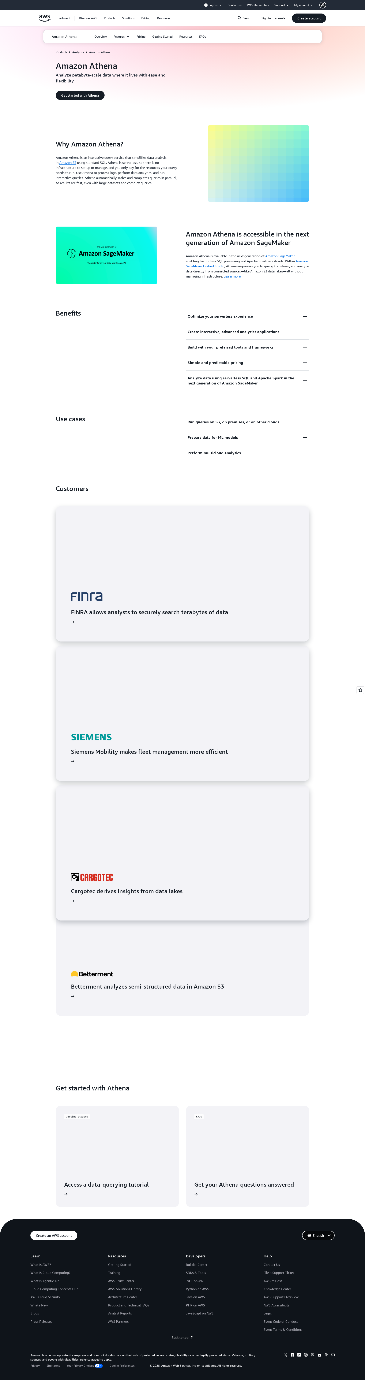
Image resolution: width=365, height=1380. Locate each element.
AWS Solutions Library (125, 1289)
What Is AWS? (40, 1264)
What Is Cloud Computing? (50, 1273)
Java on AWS (195, 1297)
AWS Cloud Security (45, 1297)
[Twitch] (312, 1355)
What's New (39, 1305)
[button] (88, 18)
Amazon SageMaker (280, 256)
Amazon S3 (67, 162)
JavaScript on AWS (200, 1313)
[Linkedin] (299, 1355)
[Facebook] (292, 1355)
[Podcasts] (326, 1355)
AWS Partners (118, 1321)
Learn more (232, 276)
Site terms (53, 1365)
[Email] (333, 1355)
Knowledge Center (277, 1289)
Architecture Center (122, 1297)
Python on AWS (197, 1289)
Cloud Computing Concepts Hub (54, 1289)
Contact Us (272, 1264)
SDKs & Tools (196, 1273)
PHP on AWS (195, 1305)
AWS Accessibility (277, 1305)
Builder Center (196, 1264)
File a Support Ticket (279, 1273)
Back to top (180, 1337)
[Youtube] (319, 1355)
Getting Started (119, 1264)
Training (114, 1273)
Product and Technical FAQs (128, 1305)
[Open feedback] (360, 690)
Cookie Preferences (122, 1365)
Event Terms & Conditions (283, 1329)
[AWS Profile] (322, 5)
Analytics (78, 52)
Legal (268, 1313)
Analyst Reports (120, 1313)
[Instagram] (306, 1355)
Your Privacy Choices (80, 1365)
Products (61, 52)
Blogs (34, 1313)
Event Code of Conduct (281, 1321)
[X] (285, 1355)
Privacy (35, 1365)
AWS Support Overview (281, 1297)
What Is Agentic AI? (44, 1281)
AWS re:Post (273, 1281)
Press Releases (41, 1321)
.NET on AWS (195, 1281)
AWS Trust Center (121, 1281)
